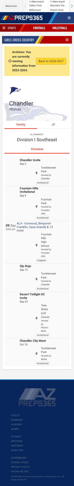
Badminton (11, 6)
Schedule (37, 149)
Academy (16, 424)
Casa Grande (37, 227)
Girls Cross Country (19, 39)
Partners (17, 445)
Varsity (20, 124)
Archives (16, 441)
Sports (12, 28)
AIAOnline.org (20, 471)
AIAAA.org (17, 450)
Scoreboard (19, 457)
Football (39, 28)
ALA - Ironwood (27, 223)
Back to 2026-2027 (51, 61)
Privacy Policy (20, 467)
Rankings (17, 420)
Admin (15, 429)
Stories (16, 436)
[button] (71, 6)
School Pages (19, 462)
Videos (15, 415)
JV (53, 124)
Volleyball (59, 28)
